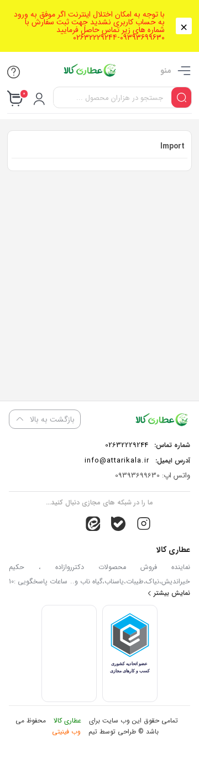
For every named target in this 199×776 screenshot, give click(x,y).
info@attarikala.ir (117, 460)
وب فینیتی (66, 731)
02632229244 (126, 445)
